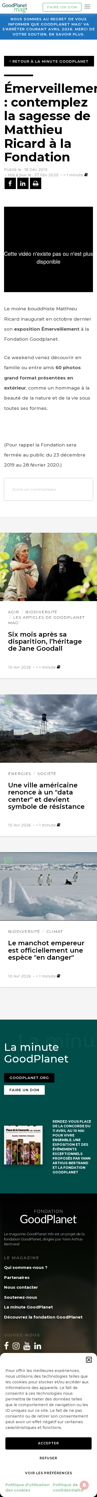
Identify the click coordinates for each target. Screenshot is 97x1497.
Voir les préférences (48, 1473)
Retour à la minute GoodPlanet (50, 61)
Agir (13, 611)
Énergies (19, 773)
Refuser (48, 1458)
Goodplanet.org (29, 1077)
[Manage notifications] (84, 1485)
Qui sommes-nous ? (25, 1267)
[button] (89, 1359)
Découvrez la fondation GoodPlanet (43, 1317)
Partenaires (17, 1277)
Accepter (48, 1443)
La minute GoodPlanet (28, 1307)
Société (46, 773)
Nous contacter (21, 1287)
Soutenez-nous (20, 1297)
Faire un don (62, 7)
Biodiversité (41, 611)
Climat (54, 931)
